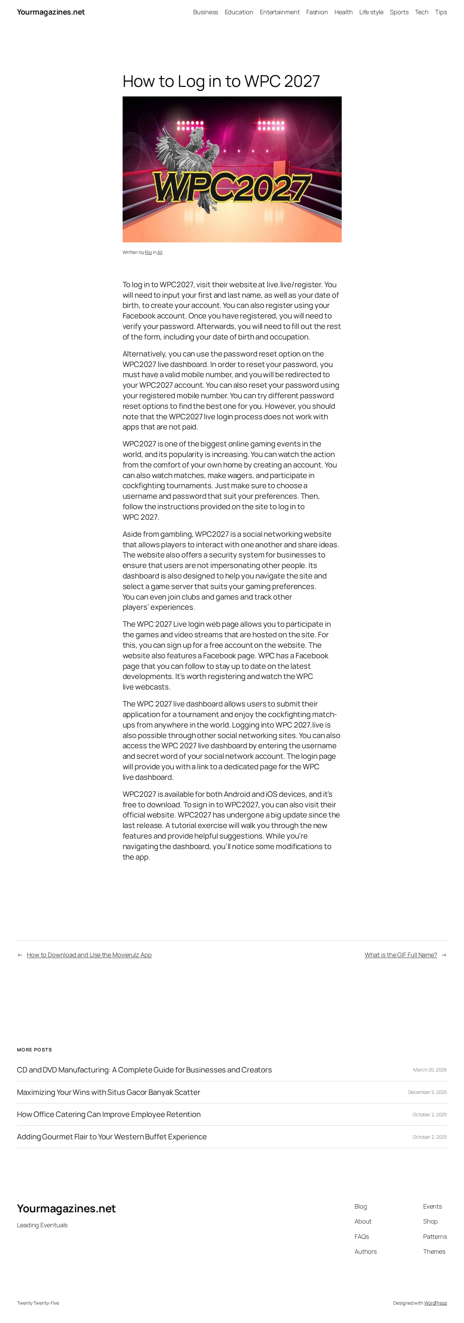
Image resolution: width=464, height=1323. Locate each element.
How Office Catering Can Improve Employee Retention (109, 1114)
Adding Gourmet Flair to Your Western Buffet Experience (112, 1137)
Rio (148, 252)
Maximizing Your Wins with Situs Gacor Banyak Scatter (108, 1092)
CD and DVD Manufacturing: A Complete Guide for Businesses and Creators (144, 1070)
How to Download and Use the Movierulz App (89, 955)
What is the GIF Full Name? (401, 955)
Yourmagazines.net (51, 12)
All (159, 252)
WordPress (435, 1303)
